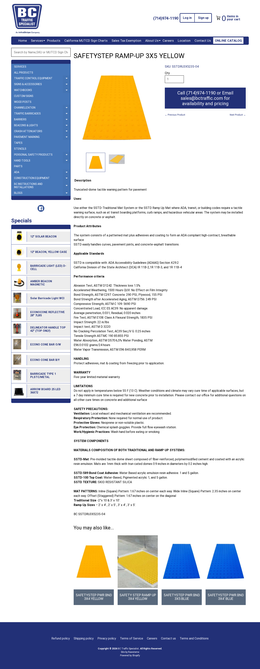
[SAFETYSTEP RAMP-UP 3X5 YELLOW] (95, 162)
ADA (42, 173)
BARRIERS (42, 120)
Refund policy (60, 638)
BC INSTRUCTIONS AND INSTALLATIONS (42, 185)
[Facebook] (40, 208)
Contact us (168, 638)
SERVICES (20, 66)
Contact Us (203, 40)
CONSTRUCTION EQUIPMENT (42, 179)
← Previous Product (175, 114)
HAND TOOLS (42, 161)
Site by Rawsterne (130, 652)
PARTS (18, 166)
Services (37, 40)
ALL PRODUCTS (23, 72)
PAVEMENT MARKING (42, 137)
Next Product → (238, 114)
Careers (168, 40)
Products (53, 40)
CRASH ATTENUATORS (42, 132)
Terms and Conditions (194, 638)
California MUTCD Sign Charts (86, 40)
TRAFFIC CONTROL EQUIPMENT (42, 79)
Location (184, 40)
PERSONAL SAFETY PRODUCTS (42, 155)
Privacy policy (106, 638)
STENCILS (20, 148)
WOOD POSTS (22, 101)
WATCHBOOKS (42, 91)
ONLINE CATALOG (228, 40)
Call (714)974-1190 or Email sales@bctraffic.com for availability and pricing (205, 98)
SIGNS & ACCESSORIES (42, 85)
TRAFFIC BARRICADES (42, 114)
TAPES (18, 142)
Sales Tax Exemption (126, 40)
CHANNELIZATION (42, 108)
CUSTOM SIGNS (23, 96)
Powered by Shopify (130, 655)
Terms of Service (131, 638)
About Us (152, 40)
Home (22, 40)
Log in (187, 18)
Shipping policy (84, 638)
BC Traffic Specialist (128, 648)
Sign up (203, 18)
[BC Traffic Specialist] (27, 18)
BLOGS (42, 193)
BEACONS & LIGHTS (42, 126)
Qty (167, 73)
